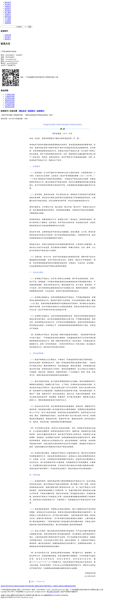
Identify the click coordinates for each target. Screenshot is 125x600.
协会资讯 (8, 4)
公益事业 (8, 21)
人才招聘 (8, 19)
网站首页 (8, 2)
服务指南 (8, 17)
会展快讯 (8, 6)
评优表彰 (8, 10)
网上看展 (8, 13)
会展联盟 (8, 23)
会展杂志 (8, 15)
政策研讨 (8, 8)
